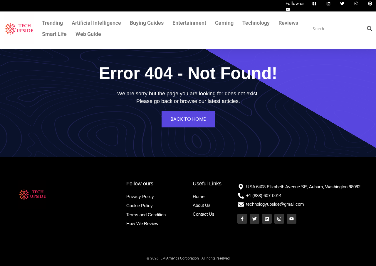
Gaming (224, 23)
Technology (256, 23)
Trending (52, 23)
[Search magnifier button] (369, 28)
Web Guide (88, 34)
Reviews (288, 23)
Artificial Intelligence (96, 23)
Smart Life (54, 34)
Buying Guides (147, 23)
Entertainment (189, 23)
